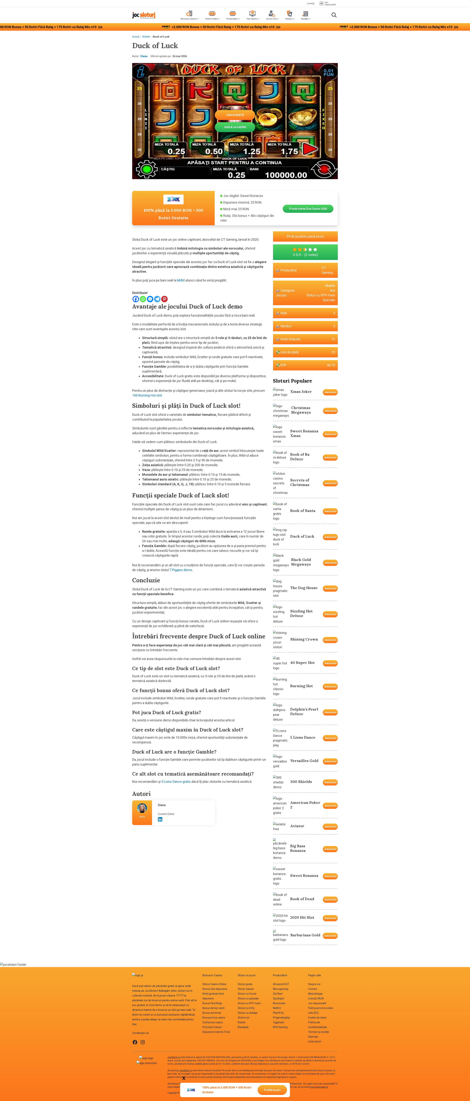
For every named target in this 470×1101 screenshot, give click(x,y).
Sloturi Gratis (211, 19)
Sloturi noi (243, 1017)
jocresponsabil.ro (319, 1087)
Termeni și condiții (318, 1031)
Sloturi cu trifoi (246, 1008)
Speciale (329, 300)
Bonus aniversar (212, 1012)
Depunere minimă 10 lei (216, 1031)
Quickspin (278, 998)
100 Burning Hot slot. (147, 395)
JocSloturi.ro (173, 1057)
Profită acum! (272, 1090)
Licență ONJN (316, 998)
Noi (332, 290)
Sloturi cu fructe (247, 993)
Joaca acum (330, 392)
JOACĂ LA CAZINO (235, 127)
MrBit (181, 280)
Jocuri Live (271, 19)
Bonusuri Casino (189, 19)
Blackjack (243, 1027)
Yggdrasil (278, 1022)
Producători (232, 19)
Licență (310, 3)
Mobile (146, 36)
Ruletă (241, 1022)
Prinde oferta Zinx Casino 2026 (308, 208)
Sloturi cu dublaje (248, 1012)
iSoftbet (278, 993)
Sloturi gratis (245, 984)
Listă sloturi (314, 1041)
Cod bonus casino (213, 1022)
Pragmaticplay (281, 1017)
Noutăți (304, 19)
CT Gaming (327, 270)
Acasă (135, 36)
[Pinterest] (164, 299)
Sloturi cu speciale (248, 998)
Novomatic (279, 1003)
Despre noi (314, 984)
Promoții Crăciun (212, 1027)
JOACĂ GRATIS (235, 115)
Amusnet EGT (281, 984)
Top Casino (251, 19)
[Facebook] (136, 299)
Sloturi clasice (246, 988)
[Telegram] (157, 299)
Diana (143, 56)
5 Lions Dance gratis (176, 781)
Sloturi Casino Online (214, 984)
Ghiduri (288, 19)
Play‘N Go (278, 1012)
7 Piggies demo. (181, 570)
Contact (312, 988)
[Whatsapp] (143, 299)
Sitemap (313, 1036)
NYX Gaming (280, 1027)
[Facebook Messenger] (150, 299)
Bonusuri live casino (214, 1017)
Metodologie (315, 993)
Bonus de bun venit (214, 1008)
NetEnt (277, 1008)
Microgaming (280, 988)
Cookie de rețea (317, 1017)
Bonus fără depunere (215, 988)
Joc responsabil (317, 1003)
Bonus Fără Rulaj (212, 1003)
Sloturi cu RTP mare (320, 295)
